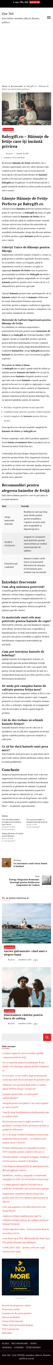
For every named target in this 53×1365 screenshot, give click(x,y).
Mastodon (7, 1332)
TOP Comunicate (10, 1328)
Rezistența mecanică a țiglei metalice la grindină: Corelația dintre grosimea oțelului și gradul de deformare (25, 1125)
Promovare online (11, 1309)
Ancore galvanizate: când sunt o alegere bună (25, 952)
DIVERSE (19, 1347)
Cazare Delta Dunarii (12, 1321)
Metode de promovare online (16, 1305)
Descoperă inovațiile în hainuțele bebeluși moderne (36, 820)
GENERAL (7, 1347)
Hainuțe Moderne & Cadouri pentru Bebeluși (12, 834)
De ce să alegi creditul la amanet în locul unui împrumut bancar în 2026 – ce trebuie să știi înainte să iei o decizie (25, 1138)
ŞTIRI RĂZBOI (33, 1347)
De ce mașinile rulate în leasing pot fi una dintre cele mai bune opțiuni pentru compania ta (25, 1066)
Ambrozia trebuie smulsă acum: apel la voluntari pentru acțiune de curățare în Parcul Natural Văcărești (25, 1219)
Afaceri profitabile (11, 1317)
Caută (47, 1037)
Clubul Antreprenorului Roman (17, 1325)
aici (46, 442)
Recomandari (8, 129)
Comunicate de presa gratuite (17, 1313)
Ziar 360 (8, 13)
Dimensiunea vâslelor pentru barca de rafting (23, 1016)
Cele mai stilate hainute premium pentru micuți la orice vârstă (11, 822)
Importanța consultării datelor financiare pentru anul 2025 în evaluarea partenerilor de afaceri (25, 1197)
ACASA (5, 1343)
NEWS (33, 1343)
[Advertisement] (26, 56)
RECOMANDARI (19, 1343)
